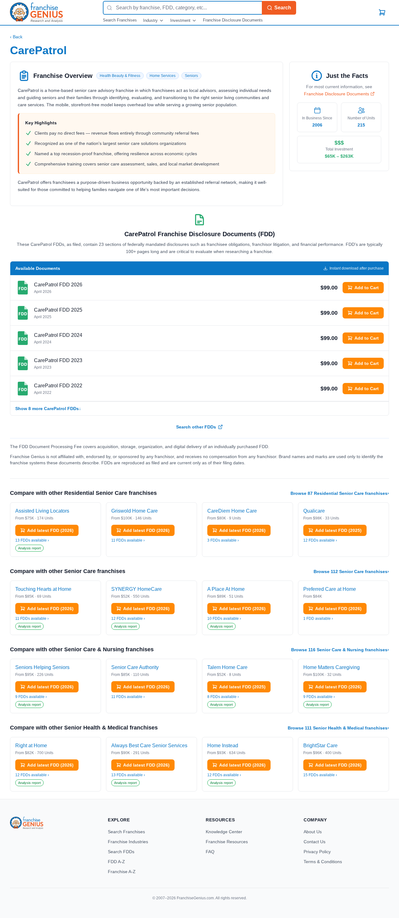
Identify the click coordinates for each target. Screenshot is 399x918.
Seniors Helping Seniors (42, 667)
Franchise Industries (128, 841)
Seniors (191, 76)
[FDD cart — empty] (382, 12)
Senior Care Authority (135, 667)
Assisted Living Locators (42, 511)
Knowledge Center (224, 831)
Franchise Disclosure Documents (233, 20)
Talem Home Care (227, 667)
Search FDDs (121, 851)
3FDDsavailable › (223, 540)
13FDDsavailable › (32, 540)
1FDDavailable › (318, 618)
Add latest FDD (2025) (338, 530)
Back (16, 36)
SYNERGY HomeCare (136, 589)
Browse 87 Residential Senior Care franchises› (340, 493)
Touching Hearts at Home (43, 589)
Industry (150, 20)
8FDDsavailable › (223, 697)
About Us (313, 831)
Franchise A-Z (122, 871)
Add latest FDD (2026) (50, 530)
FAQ (210, 851)
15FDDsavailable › (320, 775)
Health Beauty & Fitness (120, 76)
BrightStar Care (320, 745)
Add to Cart (366, 287)
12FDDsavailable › (320, 540)
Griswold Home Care (134, 511)
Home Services (162, 76)
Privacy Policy (317, 851)
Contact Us (314, 841)
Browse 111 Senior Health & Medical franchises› (338, 727)
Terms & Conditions (323, 861)
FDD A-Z (116, 861)
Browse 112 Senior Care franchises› (351, 571)
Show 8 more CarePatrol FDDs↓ (48, 408)
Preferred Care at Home (329, 589)
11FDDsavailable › (128, 540)
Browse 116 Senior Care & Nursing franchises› (340, 649)
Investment (180, 20)
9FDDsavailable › (31, 697)
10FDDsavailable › (224, 618)
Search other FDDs (196, 426)
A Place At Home (226, 589)
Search (282, 7)
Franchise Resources (227, 841)
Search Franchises (120, 20)
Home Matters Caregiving (331, 667)
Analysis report (29, 548)
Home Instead (222, 745)
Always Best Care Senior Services (149, 745)
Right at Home (31, 745)
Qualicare (314, 511)
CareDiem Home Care (232, 511)
